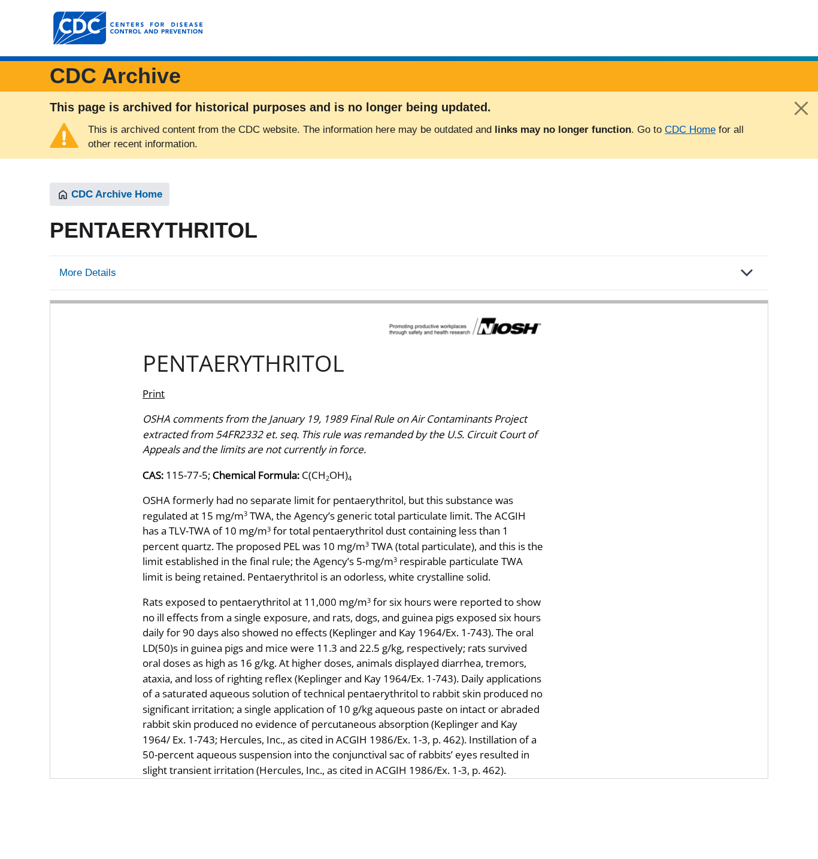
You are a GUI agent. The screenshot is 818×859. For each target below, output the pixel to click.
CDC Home (690, 129)
